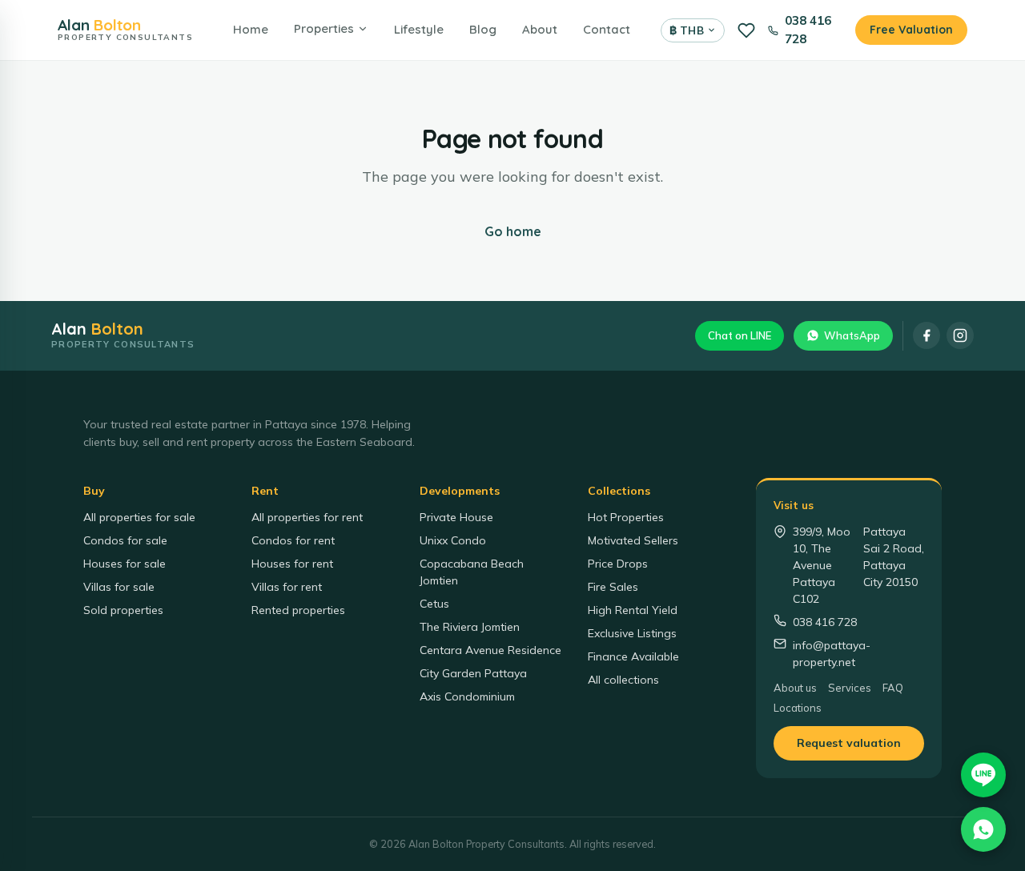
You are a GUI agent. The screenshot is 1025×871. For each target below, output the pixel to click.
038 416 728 (808, 29)
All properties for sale (139, 517)
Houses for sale (124, 563)
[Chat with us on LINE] (983, 775)
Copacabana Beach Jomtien (472, 572)
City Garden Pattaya (473, 673)
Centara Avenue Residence (490, 650)
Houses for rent (292, 563)
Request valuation (849, 743)
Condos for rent (293, 540)
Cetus (434, 603)
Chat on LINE (739, 335)
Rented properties (298, 610)
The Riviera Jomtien (470, 627)
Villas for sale (119, 587)
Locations (798, 707)
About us (795, 687)
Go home (512, 231)
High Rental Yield (632, 610)
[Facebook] (926, 335)
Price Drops (618, 563)
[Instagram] (960, 335)
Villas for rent (286, 587)
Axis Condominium (467, 696)
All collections (623, 679)
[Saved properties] (746, 30)
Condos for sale (125, 540)
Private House (456, 517)
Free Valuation (911, 29)
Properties (324, 28)
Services (849, 687)
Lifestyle (419, 29)
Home (250, 29)
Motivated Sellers (633, 540)
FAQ (892, 687)
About (539, 29)
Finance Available (633, 656)
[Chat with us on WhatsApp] (983, 829)
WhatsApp (852, 335)
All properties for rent (307, 517)
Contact (606, 29)
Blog (482, 29)
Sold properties (123, 610)
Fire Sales (613, 587)
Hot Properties (626, 517)
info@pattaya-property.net (831, 653)
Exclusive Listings (632, 633)
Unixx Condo (453, 540)
